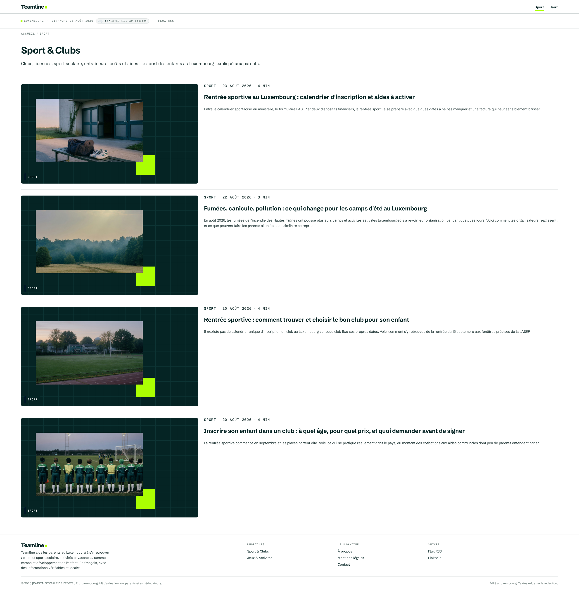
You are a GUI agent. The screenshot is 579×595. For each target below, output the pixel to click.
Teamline (32, 6)
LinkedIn (434, 558)
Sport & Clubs (258, 551)
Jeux (554, 7)
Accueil (28, 33)
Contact (344, 564)
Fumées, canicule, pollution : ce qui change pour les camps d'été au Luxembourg (315, 208)
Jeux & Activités (259, 558)
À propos (345, 551)
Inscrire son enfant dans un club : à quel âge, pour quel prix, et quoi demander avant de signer (334, 430)
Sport (539, 7)
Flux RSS (166, 20)
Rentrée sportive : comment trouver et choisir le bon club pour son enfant (306, 319)
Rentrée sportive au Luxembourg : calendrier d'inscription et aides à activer (309, 97)
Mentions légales (351, 558)
